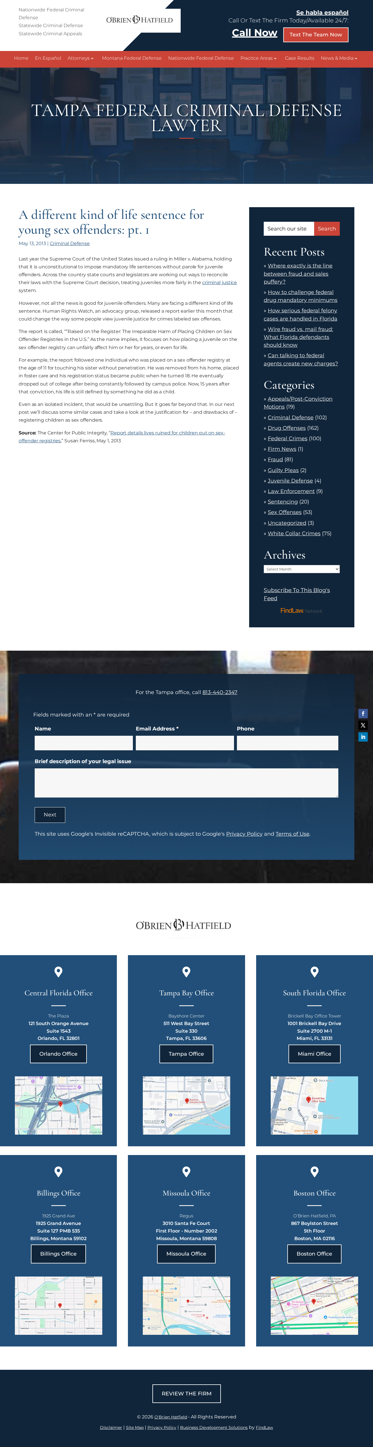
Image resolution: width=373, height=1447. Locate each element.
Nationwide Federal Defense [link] (201, 58)
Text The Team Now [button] (316, 34)
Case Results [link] (299, 58)
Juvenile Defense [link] (290, 481)
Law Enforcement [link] (291, 491)
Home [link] (21, 58)
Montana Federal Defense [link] (132, 58)
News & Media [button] (337, 58)
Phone (245, 729)
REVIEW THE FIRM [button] (187, 1393)
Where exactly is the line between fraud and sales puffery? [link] (298, 274)
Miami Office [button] (314, 1054)
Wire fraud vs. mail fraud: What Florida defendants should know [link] (298, 337)
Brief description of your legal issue (83, 761)
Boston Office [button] (314, 1254)
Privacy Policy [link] (161, 1427)
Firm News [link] (282, 449)
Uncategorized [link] (287, 523)
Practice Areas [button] (256, 58)
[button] (363, 713)
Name (43, 729)
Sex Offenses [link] (285, 512)
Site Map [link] (135, 1427)
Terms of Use (292, 834)
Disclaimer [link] (111, 1427)
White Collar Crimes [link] (294, 533)
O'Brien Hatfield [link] (170, 1417)
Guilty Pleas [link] (283, 470)
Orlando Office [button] (58, 1054)
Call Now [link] (254, 33)
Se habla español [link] (322, 12)
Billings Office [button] (58, 1254)
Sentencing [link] (283, 502)
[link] (142, 31)
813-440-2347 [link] (220, 692)
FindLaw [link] (264, 1427)
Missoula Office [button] (186, 1254)
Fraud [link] (275, 459)
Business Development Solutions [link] (214, 1427)
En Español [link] (48, 58)
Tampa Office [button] (186, 1054)
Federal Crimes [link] (287, 438)
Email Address (157, 729)
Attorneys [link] (79, 58)
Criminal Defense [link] (70, 243)
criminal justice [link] (219, 282)
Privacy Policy (244, 834)
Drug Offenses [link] (287, 428)
